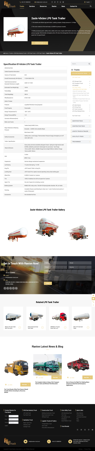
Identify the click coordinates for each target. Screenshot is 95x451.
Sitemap (80, 449)
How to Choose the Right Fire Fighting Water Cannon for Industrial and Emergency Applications (77, 383)
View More (25, 384)
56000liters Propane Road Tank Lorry (81, 98)
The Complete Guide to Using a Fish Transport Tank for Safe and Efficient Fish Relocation (47, 382)
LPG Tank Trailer (41, 53)
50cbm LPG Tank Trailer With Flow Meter (10, 327)
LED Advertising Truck (66, 413)
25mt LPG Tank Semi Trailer (79, 91)
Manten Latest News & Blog (47, 346)
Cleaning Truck (26, 424)
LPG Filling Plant (76, 107)
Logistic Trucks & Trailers (80, 131)
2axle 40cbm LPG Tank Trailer (54, 53)
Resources (43, 6)
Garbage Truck (26, 426)
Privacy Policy (87, 449)
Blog (78, 419)
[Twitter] (93, 295)
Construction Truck (78, 126)
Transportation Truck (47, 423)
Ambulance (64, 419)
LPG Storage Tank (76, 81)
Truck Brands (76, 141)
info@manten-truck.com (41, 2)
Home (6, 53)
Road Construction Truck (47, 415)
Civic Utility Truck (77, 136)
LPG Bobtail (75, 85)
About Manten (80, 413)
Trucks (22, 6)
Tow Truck (63, 415)
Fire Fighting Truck (65, 417)
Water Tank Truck (27, 422)
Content (6, 422)
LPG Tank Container (77, 109)
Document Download (81, 417)
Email (6, 419)
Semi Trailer (44, 425)
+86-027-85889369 (25, 2)
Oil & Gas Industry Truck (20, 53)
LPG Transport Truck (77, 83)
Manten (54, 6)
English (88, 2)
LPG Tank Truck (31, 53)
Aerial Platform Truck (66, 420)
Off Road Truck (45, 417)
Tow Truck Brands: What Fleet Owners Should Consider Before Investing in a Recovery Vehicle (16, 390)
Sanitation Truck (77, 121)
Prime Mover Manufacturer (48, 427)
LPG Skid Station (76, 105)
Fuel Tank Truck (76, 115)
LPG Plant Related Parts (78, 111)
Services (32, 6)
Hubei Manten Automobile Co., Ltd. (17, 449)
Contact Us (73, 6)
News (63, 6)
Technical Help (80, 415)
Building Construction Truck (48, 413)
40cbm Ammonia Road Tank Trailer (81, 93)
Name (6, 416)
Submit (48, 283)
